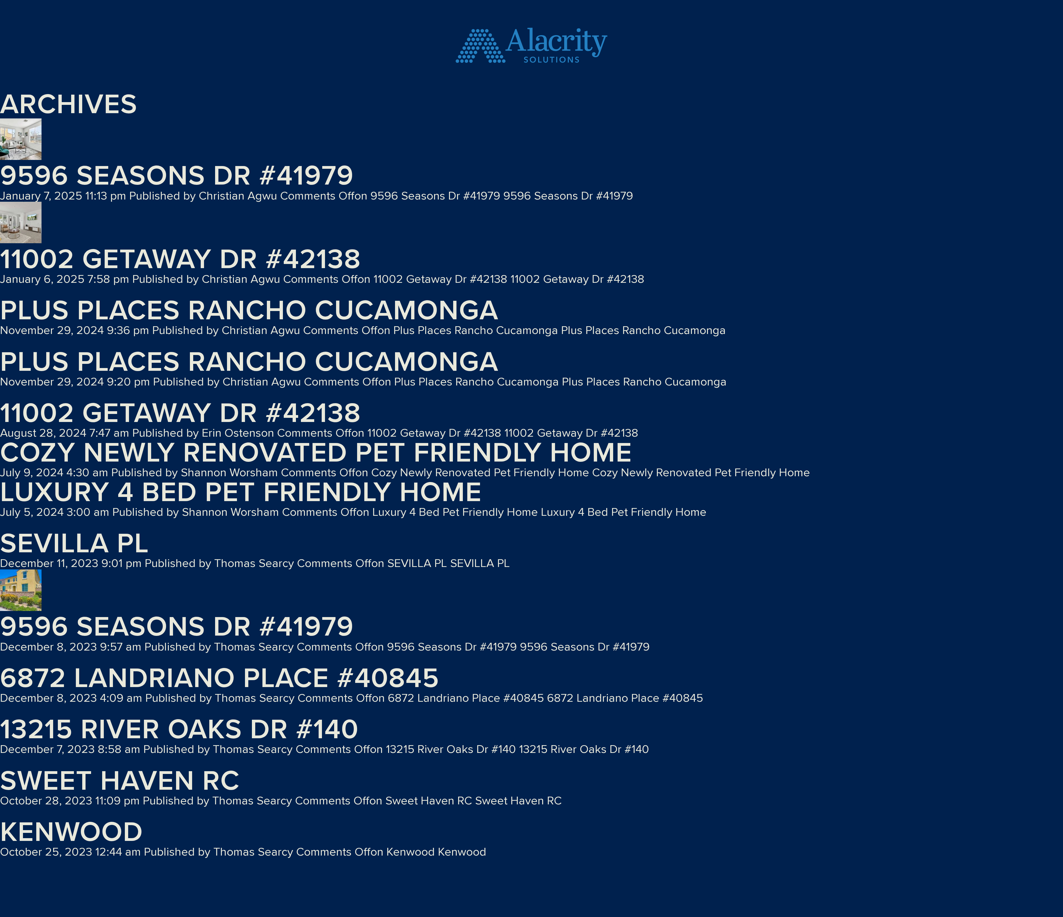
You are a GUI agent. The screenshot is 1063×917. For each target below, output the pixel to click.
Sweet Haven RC (120, 781)
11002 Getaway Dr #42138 (180, 259)
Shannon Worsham (229, 473)
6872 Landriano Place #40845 (219, 678)
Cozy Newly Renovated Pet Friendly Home (316, 453)
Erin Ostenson (238, 433)
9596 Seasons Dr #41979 (177, 176)
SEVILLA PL (74, 544)
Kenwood (71, 832)
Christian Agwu (238, 196)
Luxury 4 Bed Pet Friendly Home (241, 492)
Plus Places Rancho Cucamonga (249, 311)
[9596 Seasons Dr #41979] (21, 140)
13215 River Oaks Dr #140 (179, 730)
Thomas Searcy (254, 563)
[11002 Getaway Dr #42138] (21, 224)
